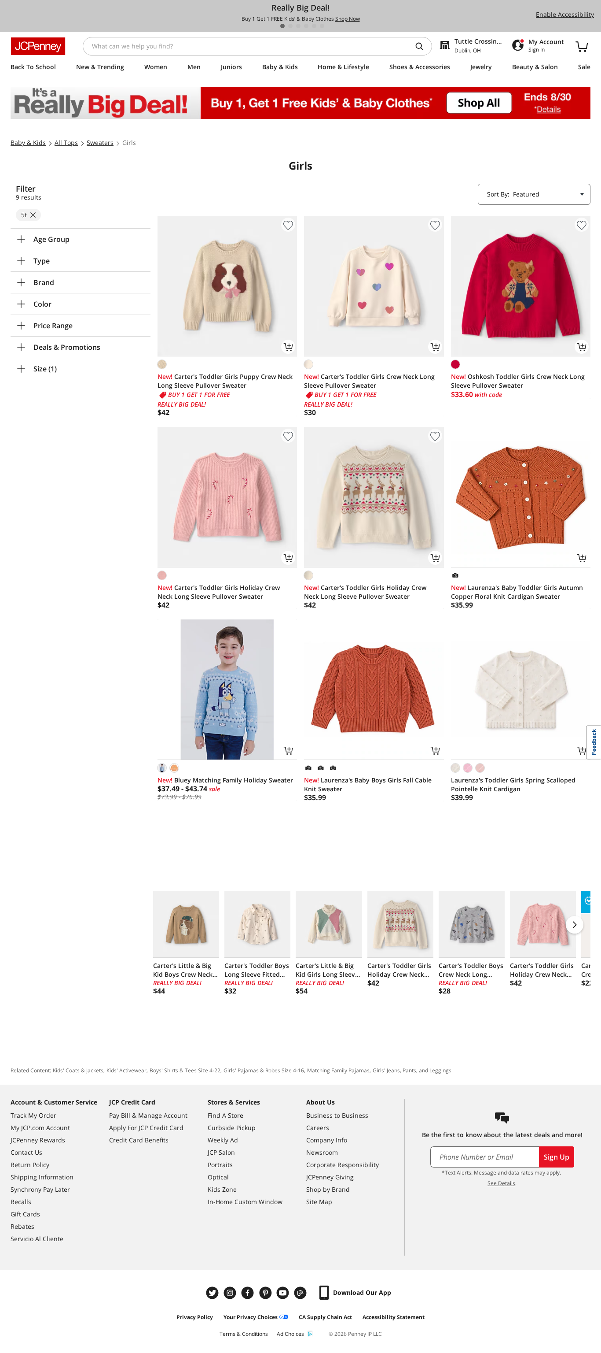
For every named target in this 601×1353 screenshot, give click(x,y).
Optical (218, 1177)
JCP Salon (221, 1152)
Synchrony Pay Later (40, 1189)
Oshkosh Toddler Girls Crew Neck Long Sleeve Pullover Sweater (518, 380)
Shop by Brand (328, 1189)
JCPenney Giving (330, 1177)
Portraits (220, 1164)
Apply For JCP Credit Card (146, 1127)
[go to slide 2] (290, 26)
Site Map (319, 1201)
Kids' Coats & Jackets (78, 1070)
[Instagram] (231, 1293)
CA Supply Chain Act (325, 1317)
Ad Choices (290, 1334)
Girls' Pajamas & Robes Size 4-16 (264, 1070)
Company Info (326, 1140)
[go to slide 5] (314, 26)
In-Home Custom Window (245, 1201)
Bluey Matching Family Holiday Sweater (225, 780)
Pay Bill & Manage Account (148, 1115)
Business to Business (337, 1115)
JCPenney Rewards (38, 1140)
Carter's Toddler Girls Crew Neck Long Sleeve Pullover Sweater (369, 380)
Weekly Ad (223, 1140)
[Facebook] (248, 1293)
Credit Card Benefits (139, 1140)
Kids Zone (222, 1189)
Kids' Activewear (126, 1070)
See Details (501, 1183)
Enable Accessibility (565, 14)
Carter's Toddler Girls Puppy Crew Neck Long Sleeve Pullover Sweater (225, 380)
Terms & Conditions (244, 1334)
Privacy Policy (194, 1317)
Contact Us (26, 1152)
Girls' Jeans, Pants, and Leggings (412, 1070)
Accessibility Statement (394, 1317)
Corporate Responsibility (342, 1164)
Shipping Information (42, 1177)
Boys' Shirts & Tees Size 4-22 (185, 1070)
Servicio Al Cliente (37, 1238)
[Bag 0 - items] (581, 46)
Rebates (22, 1226)
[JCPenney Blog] (301, 1293)
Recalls (21, 1201)
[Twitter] (213, 1293)
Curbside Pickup (232, 1127)
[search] (423, 46)
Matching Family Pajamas (338, 1070)
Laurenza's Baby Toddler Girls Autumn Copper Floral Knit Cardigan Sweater (517, 592)
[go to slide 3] (298, 26)
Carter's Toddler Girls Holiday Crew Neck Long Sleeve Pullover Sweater (219, 592)
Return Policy (30, 1164)
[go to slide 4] (306, 26)
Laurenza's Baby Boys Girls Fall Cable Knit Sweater (368, 784)
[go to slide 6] (322, 26)
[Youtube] (284, 1293)
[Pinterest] (266, 1293)
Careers (317, 1127)
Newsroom (322, 1152)
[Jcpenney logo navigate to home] (38, 46)
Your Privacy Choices (251, 1317)
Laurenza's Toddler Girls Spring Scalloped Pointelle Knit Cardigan (513, 784)
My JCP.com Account (40, 1127)
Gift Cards (25, 1214)
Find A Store (225, 1115)
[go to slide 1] (282, 26)
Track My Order (33, 1115)
